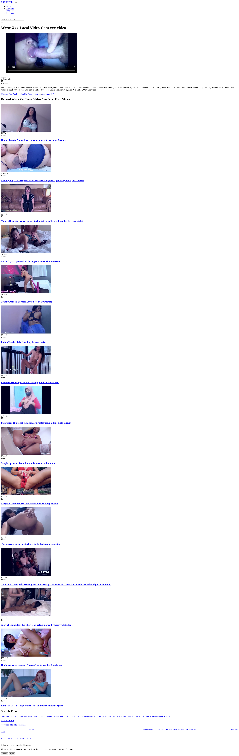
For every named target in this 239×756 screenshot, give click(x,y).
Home (8, 6)
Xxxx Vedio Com (101, 716)
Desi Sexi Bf (113, 716)
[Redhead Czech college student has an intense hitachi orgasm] (26, 696)
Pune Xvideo (33, 716)
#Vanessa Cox (6, 94)
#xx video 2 (47, 94)
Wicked (161, 729)
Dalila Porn (54, 716)
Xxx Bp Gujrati (152, 716)
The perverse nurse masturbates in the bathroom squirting (30, 544)
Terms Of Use (19, 738)
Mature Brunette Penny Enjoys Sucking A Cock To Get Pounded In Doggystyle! (42, 221)
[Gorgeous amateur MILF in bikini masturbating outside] (26, 494)
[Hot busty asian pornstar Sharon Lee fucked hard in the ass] (26, 656)
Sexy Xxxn (5, 716)
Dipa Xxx (73, 716)
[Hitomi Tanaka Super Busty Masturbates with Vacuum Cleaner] (26, 131)
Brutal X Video (164, 716)
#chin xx (56, 94)
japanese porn (147, 729)
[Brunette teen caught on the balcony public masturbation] (26, 373)
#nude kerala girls (20, 94)
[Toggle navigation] (16, 2)
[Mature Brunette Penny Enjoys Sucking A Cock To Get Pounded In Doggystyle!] (26, 212)
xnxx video (23, 725)
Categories (10, 8)
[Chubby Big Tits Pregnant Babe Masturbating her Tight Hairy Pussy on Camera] (26, 171)
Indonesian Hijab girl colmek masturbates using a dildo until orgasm (36, 423)
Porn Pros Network (172, 729)
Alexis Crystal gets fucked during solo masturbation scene (30, 261)
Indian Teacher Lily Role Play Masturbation (23, 342)
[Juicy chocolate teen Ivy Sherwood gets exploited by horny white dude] (26, 615)
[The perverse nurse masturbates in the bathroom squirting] (26, 535)
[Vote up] (2, 77)
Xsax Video (64, 716)
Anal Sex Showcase (188, 729)
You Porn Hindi (125, 716)
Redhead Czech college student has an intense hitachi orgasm (32, 705)
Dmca (28, 738)
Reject (12, 754)
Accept (4, 754)
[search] (2, 22)
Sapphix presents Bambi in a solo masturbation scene (28, 463)
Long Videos (11, 11)
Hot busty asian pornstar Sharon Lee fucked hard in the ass (31, 665)
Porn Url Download (85, 716)
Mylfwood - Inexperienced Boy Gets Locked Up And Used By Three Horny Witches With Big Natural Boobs (56, 584)
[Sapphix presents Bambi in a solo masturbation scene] (26, 454)
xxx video (5, 725)
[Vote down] (4, 77)
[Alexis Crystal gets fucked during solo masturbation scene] (26, 252)
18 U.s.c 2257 (6, 738)
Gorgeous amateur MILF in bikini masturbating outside (29, 503)
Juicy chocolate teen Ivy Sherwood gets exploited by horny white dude (36, 625)
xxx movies (29, 729)
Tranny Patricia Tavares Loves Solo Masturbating (26, 301)
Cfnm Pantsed (44, 716)
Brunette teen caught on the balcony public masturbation (30, 382)
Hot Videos (10, 13)
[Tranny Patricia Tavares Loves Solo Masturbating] (26, 292)
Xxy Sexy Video (138, 716)
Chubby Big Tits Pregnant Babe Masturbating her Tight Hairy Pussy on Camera (42, 180)
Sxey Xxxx (14, 716)
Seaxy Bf (23, 716)
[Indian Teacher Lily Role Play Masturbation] (26, 333)
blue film (13, 725)
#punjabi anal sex (34, 94)
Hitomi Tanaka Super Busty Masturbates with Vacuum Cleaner (33, 140)
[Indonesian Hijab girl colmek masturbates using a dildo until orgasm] (26, 414)
